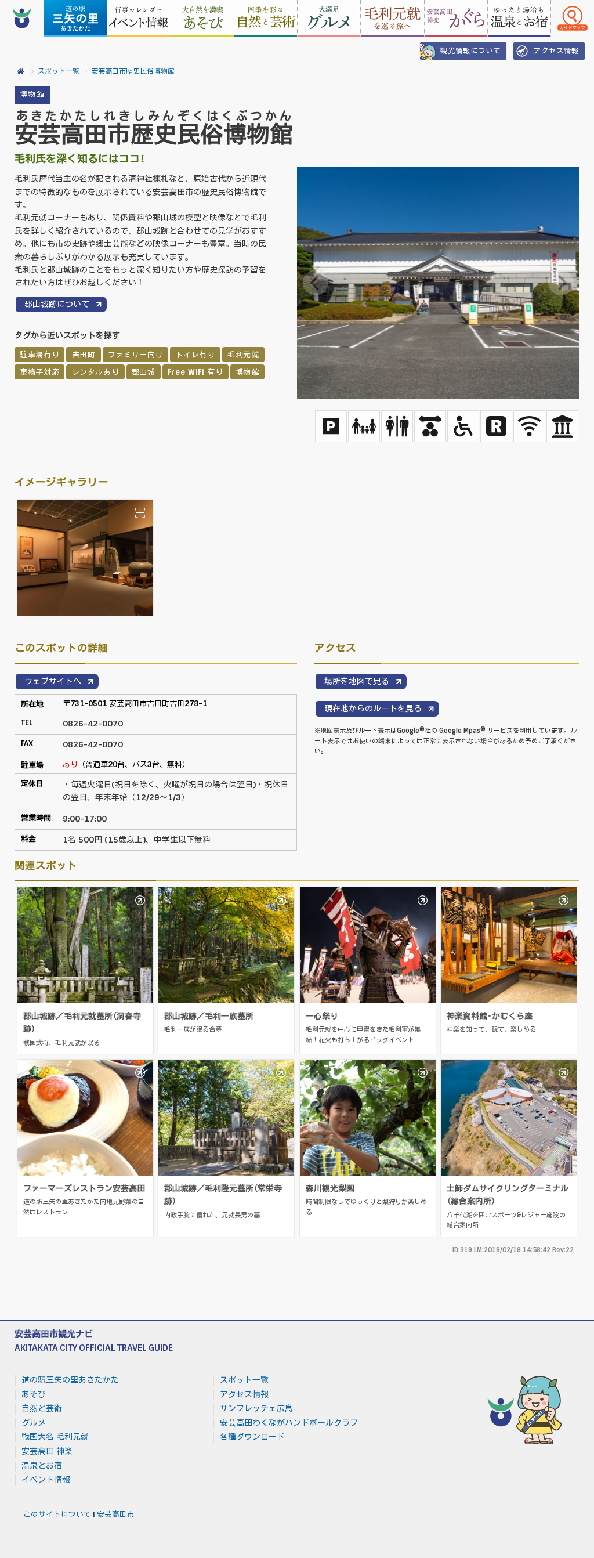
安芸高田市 (116, 1514)
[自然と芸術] (265, 18)
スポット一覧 (58, 71)
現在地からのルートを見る (373, 708)
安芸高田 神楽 (47, 1451)
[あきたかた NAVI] (22, 18)
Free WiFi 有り (195, 372)
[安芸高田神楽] (456, 18)
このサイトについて (57, 1514)
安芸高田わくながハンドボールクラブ (289, 1423)
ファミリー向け (136, 355)
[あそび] (202, 18)
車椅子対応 (39, 372)
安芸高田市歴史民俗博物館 (133, 71)
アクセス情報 (556, 51)
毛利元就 (243, 355)
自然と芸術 (41, 1408)
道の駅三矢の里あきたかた (70, 1380)
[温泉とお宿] (519, 18)
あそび (33, 1394)
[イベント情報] (138, 18)
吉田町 (84, 355)
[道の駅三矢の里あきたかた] (75, 18)
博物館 (32, 94)
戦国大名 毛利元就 (55, 1437)
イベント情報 (45, 1479)
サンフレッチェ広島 (256, 1408)
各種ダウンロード (252, 1437)
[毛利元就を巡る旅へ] (392, 18)
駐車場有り (39, 355)
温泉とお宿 (41, 1466)
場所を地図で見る (356, 681)
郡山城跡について (56, 304)
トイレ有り (195, 355)
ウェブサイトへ (52, 681)
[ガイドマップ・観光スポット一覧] (572, 18)
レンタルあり (95, 372)
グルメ (33, 1423)
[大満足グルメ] (329, 18)
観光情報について (470, 51)
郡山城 (143, 372)
